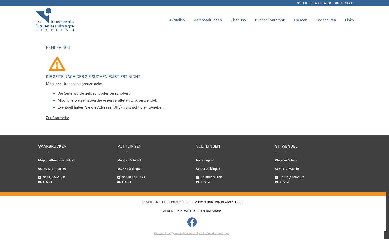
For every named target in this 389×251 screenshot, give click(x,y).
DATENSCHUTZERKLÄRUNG (202, 211)
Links (349, 20)
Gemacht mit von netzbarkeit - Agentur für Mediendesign (191, 233)
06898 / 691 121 (133, 177)
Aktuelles (177, 20)
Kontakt (347, 3)
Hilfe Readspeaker (317, 3)
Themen (300, 20)
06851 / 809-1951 (292, 177)
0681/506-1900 (54, 177)
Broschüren (326, 20)
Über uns (238, 20)
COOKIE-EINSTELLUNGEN (159, 202)
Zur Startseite (57, 118)
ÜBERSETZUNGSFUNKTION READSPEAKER (212, 202)
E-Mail (47, 182)
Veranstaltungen (208, 20)
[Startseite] (64, 20)
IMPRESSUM (170, 211)
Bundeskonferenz (270, 20)
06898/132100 (211, 177)
